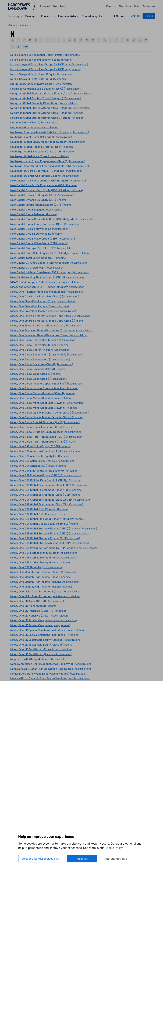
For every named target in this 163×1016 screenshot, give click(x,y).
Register (111, 6)
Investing (14, 16)
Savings (30, 16)
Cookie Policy (114, 848)
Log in (149, 16)
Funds (22, 24)
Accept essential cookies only (40, 858)
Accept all (81, 858)
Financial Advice (68, 16)
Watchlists (125, 6)
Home (11, 24)
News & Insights (92, 16)
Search (120, 16)
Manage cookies (115, 858)
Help (136, 6)
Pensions (47, 16)
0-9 (25, 46)
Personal (45, 6)
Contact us (149, 6)
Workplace (59, 6)
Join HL (135, 16)
